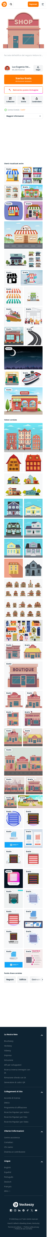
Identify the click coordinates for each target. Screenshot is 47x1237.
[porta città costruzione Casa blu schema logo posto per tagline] (13, 1162)
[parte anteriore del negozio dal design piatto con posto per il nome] (14, 429)
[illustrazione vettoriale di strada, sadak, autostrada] (13, 448)
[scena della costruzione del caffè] (28, 1087)
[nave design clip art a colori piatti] (13, 389)
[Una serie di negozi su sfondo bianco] (14, 191)
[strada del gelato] (13, 1004)
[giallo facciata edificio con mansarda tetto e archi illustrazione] (13, 777)
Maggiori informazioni (15, 114)
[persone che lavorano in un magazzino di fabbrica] (13, 409)
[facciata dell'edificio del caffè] (31, 966)
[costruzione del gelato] (13, 967)
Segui (38, 70)
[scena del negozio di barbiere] (12, 1090)
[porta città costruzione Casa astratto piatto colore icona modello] (13, 1142)
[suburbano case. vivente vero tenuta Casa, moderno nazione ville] (23, 634)
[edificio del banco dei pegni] (13, 880)
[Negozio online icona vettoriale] (12, 314)
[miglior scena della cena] (14, 1023)
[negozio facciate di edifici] (14, 1071)
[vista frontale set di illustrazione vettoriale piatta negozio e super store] (33, 191)
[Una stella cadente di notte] (23, 470)
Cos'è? (22, 110)
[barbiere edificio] (14, 985)
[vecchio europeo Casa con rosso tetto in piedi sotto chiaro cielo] (13, 591)
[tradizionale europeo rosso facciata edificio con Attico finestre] (13, 611)
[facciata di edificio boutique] (23, 923)
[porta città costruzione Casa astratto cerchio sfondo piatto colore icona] (13, 1222)
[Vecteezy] (4, 4)
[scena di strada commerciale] (23, 1047)
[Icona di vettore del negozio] (12, 173)
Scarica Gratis (23, 79)
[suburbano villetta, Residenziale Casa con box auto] (16, 1106)
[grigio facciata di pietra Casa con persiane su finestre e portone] (13, 797)
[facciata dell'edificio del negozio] (14, 947)
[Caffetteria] (12, 491)
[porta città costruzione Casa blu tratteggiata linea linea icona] (13, 1122)
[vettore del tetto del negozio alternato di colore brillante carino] (13, 349)
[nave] (15, 508)
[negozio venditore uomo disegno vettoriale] (13, 247)
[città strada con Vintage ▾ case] (23, 566)
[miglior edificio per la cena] (14, 899)
